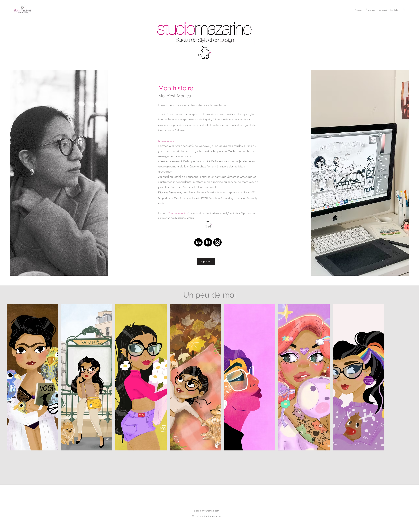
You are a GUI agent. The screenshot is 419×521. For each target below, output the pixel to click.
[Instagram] (217, 242)
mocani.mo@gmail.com (206, 510)
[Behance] (198, 242)
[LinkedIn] (208, 242)
